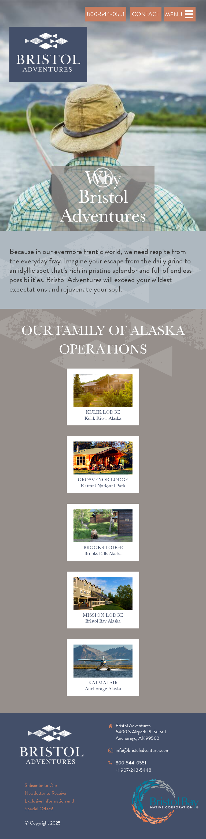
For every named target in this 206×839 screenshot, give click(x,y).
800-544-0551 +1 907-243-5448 (133, 766)
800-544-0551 (105, 14)
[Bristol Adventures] (48, 53)
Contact (146, 14)
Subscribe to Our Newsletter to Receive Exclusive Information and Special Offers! (49, 797)
